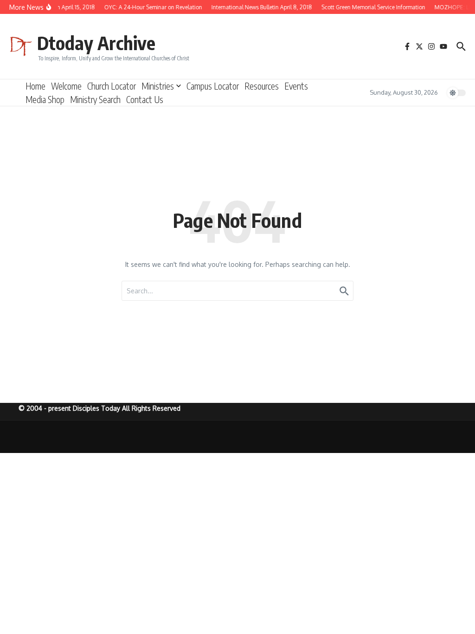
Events (296, 85)
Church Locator (111, 85)
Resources (261, 85)
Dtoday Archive (96, 42)
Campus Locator (212, 85)
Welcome (66, 85)
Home (35, 85)
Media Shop (45, 99)
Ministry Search (95, 99)
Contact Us (144, 99)
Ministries (157, 85)
